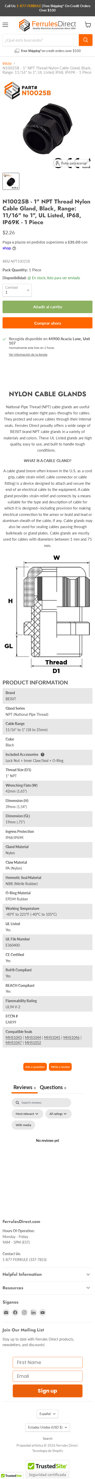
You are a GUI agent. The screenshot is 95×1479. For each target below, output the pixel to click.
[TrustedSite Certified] (47, 1469)
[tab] (53, 1087)
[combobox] (41, 40)
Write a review (60, 1067)
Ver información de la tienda (28, 354)
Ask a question (35, 1067)
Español (45, 1414)
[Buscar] (85, 40)
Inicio (7, 63)
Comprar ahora (47, 323)
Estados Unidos (45, 1427)
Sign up (47, 1390)
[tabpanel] (47, 1147)
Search (47, 1438)
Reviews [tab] (24, 1087)
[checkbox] (23, 1125)
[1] (11, 181)
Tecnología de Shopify (47, 1451)
